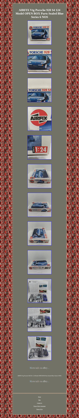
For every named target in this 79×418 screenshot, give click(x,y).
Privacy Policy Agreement (39, 406)
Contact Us (39, 403)
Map (39, 400)
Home (39, 397)
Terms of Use (39, 409)
